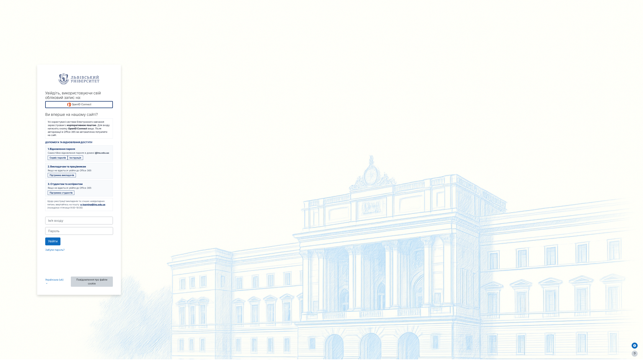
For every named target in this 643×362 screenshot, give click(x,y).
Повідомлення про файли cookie (91, 281)
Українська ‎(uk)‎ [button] (54, 279)
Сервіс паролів (58, 157)
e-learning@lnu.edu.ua (92, 204)
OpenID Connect (81, 104)
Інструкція (75, 157)
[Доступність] (635, 346)
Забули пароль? (55, 249)
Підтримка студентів (61, 192)
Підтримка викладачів (62, 175)
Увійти (53, 241)
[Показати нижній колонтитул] (635, 354)
